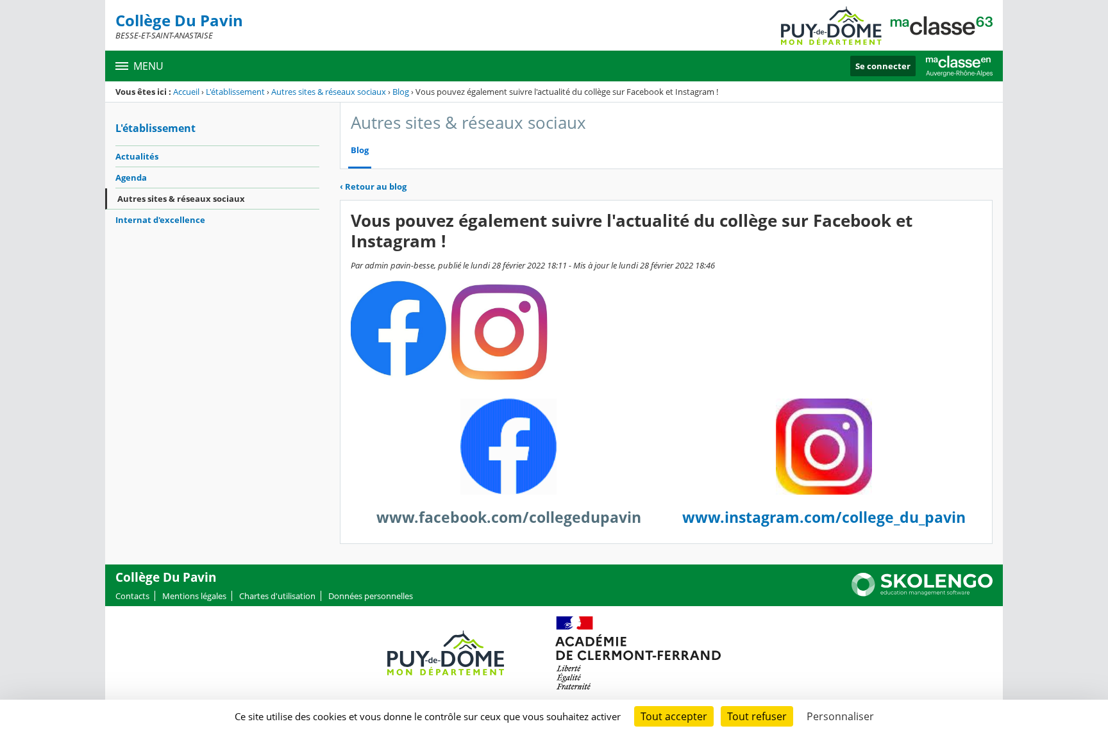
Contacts (132, 596)
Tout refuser (757, 716)
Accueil (186, 91)
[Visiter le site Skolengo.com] (922, 593)
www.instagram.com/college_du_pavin (824, 517)
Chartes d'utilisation (277, 596)
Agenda (131, 177)
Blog (400, 91)
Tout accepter (674, 716)
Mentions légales (194, 596)
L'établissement (235, 91)
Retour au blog (373, 186)
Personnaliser (840, 716)
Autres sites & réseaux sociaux (328, 91)
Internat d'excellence (160, 220)
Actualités (136, 156)
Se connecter (883, 66)
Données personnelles (370, 596)
